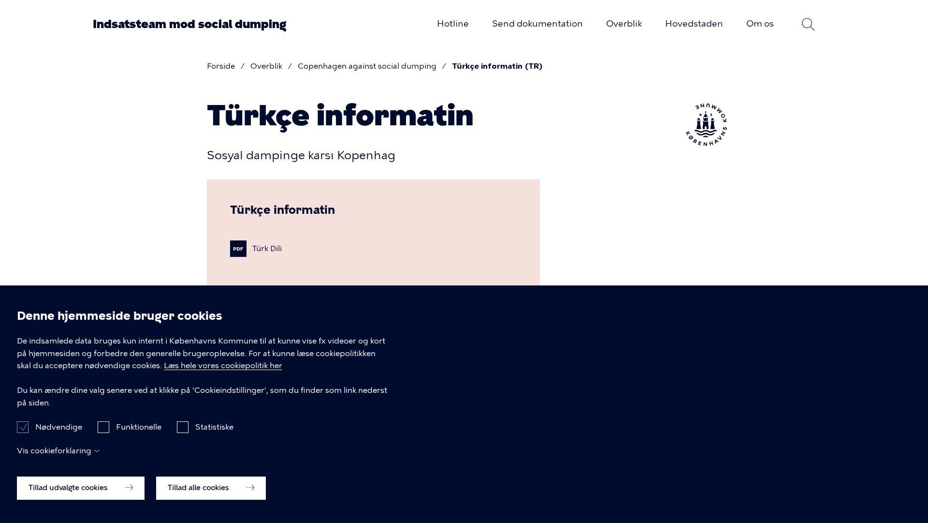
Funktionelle (138, 426)
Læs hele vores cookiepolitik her (223, 366)
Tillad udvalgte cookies (69, 487)
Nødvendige (58, 426)
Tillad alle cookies (199, 487)
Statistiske (214, 426)
